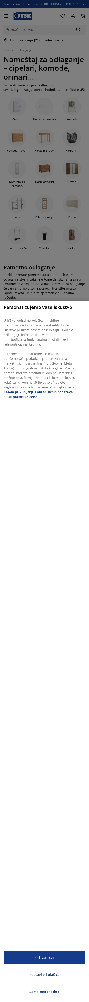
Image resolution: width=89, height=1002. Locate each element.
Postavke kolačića (44, 974)
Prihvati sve (44, 957)
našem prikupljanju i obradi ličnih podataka (38, 392)
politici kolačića (25, 397)
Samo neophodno (44, 991)
